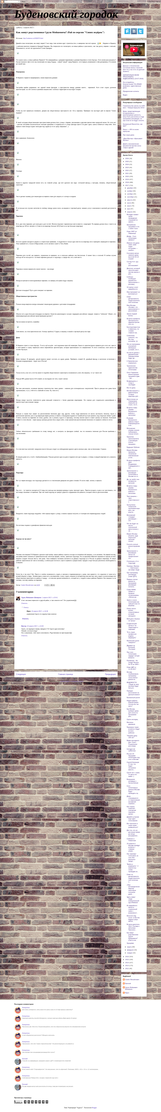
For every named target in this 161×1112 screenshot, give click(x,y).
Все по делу (131, 388)
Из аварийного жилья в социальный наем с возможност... (132, 909)
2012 (127, 968)
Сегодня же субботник (131, 750)
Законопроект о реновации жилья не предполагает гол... (132, 554)
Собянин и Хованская (131, 839)
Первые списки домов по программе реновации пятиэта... (132, 583)
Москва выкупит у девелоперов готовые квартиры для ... (133, 393)
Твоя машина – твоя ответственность (133, 499)
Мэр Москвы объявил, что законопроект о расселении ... (133, 308)
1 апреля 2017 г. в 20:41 (50, 597)
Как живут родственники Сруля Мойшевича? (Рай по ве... (132, 936)
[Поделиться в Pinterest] (54, 585)
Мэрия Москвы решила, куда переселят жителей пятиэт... (132, 537)
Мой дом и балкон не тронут (133, 620)
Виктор (23, 626)
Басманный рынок (133, 697)
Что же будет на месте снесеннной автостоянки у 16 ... (132, 527)
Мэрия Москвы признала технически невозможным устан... (132, 453)
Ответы (26, 607)
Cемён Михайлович (132, 979)
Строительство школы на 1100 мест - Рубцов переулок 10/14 (134, 107)
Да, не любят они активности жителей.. (133, 481)
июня (129, 206)
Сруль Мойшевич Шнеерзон (31, 597)
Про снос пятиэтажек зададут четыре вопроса (133, 654)
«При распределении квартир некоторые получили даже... (133, 889)
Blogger (94, 1108)
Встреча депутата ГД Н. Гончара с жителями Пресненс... (133, 927)
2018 (127, 182)
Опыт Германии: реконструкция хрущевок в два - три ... (133, 375)
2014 (127, 962)
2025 (127, 161)
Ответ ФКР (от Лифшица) (132, 232)
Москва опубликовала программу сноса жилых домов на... (132, 675)
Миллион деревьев (131, 723)
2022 (127, 170)
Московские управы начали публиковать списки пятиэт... (133, 431)
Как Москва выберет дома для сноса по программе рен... (133, 712)
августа (130, 200)
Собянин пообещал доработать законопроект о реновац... (133, 280)
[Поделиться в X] (50, 585)
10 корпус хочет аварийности (132, 288)
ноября (130, 191)
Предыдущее (110, 674)
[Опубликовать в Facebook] (52, 585)
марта (129, 947)
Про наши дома (128, 135)
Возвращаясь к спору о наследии (132, 383)
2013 (127, 965)
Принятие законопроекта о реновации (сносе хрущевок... (133, 440)
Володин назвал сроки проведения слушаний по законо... (132, 218)
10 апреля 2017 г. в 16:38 (39, 611)
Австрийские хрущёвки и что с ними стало (133, 226)
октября (130, 194)
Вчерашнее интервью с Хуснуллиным (132, 781)
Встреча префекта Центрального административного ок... (133, 321)
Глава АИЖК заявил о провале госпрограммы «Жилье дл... (133, 593)
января (130, 953)
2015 (127, 959)
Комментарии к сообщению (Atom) (71, 681)
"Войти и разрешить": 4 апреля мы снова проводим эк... (133, 867)
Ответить (24, 603)
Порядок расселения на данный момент (133, 692)
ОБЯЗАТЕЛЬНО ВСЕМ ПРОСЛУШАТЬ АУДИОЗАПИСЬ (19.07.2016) (133, 77)
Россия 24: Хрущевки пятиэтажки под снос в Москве (133, 756)
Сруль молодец (132, 719)
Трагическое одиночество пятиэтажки (132, 367)
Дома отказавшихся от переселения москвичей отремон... (133, 799)
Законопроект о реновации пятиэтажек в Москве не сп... (133, 473)
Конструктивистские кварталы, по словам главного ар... (133, 329)
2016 (127, 956)
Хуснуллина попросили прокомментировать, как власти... (133, 508)
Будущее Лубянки (133, 447)
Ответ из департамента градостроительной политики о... (133, 878)
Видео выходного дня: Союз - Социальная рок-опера (133, 743)
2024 (127, 164)
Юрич (127, 993)
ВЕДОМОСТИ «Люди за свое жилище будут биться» (133, 685)
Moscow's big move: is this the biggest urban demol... (133, 918)
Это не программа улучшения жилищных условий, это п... (133, 346)
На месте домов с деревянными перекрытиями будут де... (133, 355)
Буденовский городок (66, 13)
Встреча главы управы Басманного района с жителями (132, 411)
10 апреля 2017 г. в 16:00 (35, 626)
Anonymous (26, 1007)
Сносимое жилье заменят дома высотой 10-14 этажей (133, 255)
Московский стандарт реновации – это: (132, 517)
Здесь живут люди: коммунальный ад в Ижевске (133, 899)
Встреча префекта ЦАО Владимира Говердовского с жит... (133, 464)
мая (128, 209)
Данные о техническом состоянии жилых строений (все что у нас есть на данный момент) (133, 68)
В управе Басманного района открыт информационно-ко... (133, 421)
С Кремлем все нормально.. (132, 362)
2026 (127, 158)
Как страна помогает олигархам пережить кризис (131, 810)
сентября (130, 197)
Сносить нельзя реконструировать (133, 546)
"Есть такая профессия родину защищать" (131, 634)
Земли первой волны (132, 315)
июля (129, 203)
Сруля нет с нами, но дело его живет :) (133, 774)
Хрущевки (130, 943)
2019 (127, 179)
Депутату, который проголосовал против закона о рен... (133, 271)
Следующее (21, 674)
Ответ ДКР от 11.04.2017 (131, 668)
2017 (127, 185)
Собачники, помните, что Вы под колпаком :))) (132, 338)
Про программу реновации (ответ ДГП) (132, 574)
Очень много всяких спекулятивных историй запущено (133, 612)
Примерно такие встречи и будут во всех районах (133, 729)
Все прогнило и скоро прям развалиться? (132, 825)
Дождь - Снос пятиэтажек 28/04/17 (131, 238)
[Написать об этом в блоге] (47, 585)
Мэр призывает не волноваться (133, 293)
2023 (127, 167)
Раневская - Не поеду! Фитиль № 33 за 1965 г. (133, 662)
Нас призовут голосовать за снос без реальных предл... (132, 857)
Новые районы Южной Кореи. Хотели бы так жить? (133, 703)
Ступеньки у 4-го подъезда (133, 562)
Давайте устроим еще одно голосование (133, 818)
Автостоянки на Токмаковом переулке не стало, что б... (132, 402)
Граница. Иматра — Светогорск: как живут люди (133, 568)
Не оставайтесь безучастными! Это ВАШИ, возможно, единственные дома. (132, 85)
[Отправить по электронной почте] (45, 585)
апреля (130, 212)
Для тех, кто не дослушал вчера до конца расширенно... (133, 833)
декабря (130, 188)
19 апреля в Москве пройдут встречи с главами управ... (133, 847)
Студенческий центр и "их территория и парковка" (132, 626)
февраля (130, 950)
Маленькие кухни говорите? (133, 641)
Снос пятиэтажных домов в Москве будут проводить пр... (133, 789)
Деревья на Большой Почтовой (131, 647)
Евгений (128, 983)
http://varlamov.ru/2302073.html (33, 38)
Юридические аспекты (131, 91)
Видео (125, 95)
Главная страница (65, 674)
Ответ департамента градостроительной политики (133, 299)
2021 (127, 173)
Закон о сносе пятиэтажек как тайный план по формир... (133, 602)
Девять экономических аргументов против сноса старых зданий (132, 145)
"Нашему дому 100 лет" (132, 736)
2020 (127, 176)
